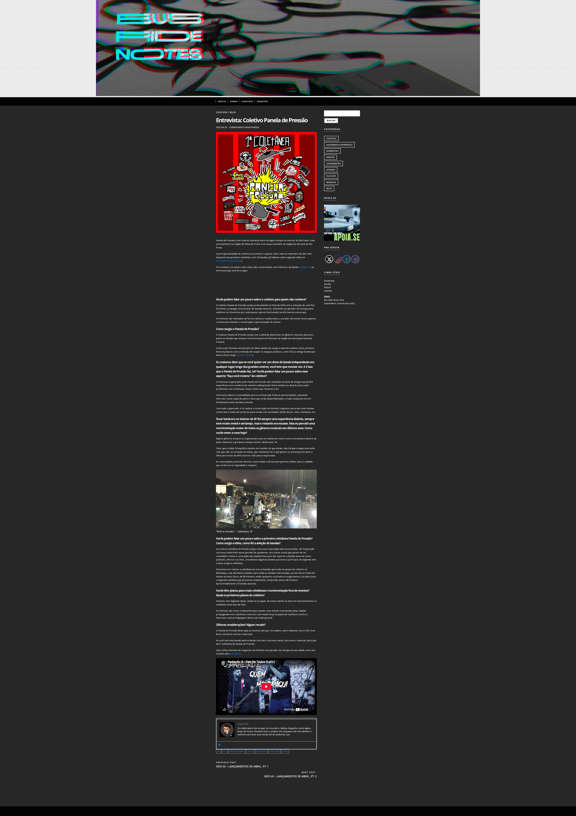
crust (250, 751)
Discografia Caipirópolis (228, 260)
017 (225, 751)
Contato (247, 101)
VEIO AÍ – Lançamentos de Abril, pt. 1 (242, 764)
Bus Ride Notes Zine (334, 299)
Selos (232, 112)
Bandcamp (329, 280)
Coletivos (221, 112)
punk (285, 751)
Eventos (330, 157)
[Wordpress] (219, 745)
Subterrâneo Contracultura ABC (339, 303)
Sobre (234, 101)
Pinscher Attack (244, 355)
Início (222, 101)
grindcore (261, 751)
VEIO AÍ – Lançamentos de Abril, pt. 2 (290, 774)
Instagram (235, 653)
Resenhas (331, 182)
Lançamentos (333, 163)
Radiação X (304, 267)
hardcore (275, 751)
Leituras (330, 169)
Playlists (331, 176)
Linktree (328, 290)
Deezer (327, 287)
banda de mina (237, 751)
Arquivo (262, 101)
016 (218, 751)
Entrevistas (332, 151)
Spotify (327, 284)
